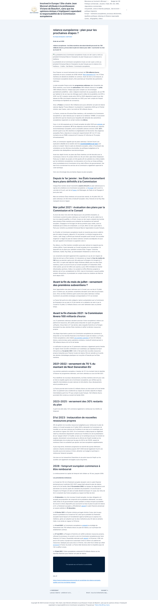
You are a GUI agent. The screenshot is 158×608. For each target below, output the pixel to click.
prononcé (56, 545)
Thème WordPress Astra (102, 605)
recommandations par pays (89, 144)
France (74, 190)
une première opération (81, 338)
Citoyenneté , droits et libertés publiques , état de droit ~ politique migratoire (102, 10)
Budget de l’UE (115, 1)
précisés (99, 124)
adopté (83, 506)
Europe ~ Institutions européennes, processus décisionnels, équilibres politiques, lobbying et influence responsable (103, 15)
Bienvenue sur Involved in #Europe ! (96, 1)
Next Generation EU (89, 74)
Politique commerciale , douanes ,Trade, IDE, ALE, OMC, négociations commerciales (102, 5)
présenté (85, 525)
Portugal (90, 188)
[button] (107, 1)
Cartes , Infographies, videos (94, 18)
